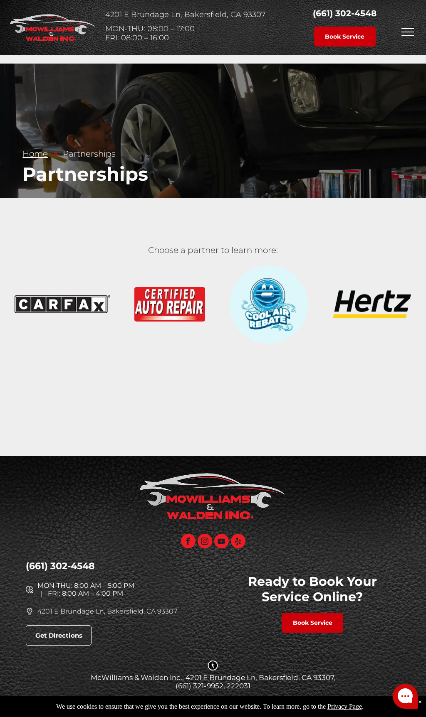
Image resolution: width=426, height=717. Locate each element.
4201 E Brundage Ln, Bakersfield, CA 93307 (107, 611)
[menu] (408, 32)
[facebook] (188, 542)
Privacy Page (344, 706)
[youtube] (221, 542)
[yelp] (238, 542)
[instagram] (205, 542)
